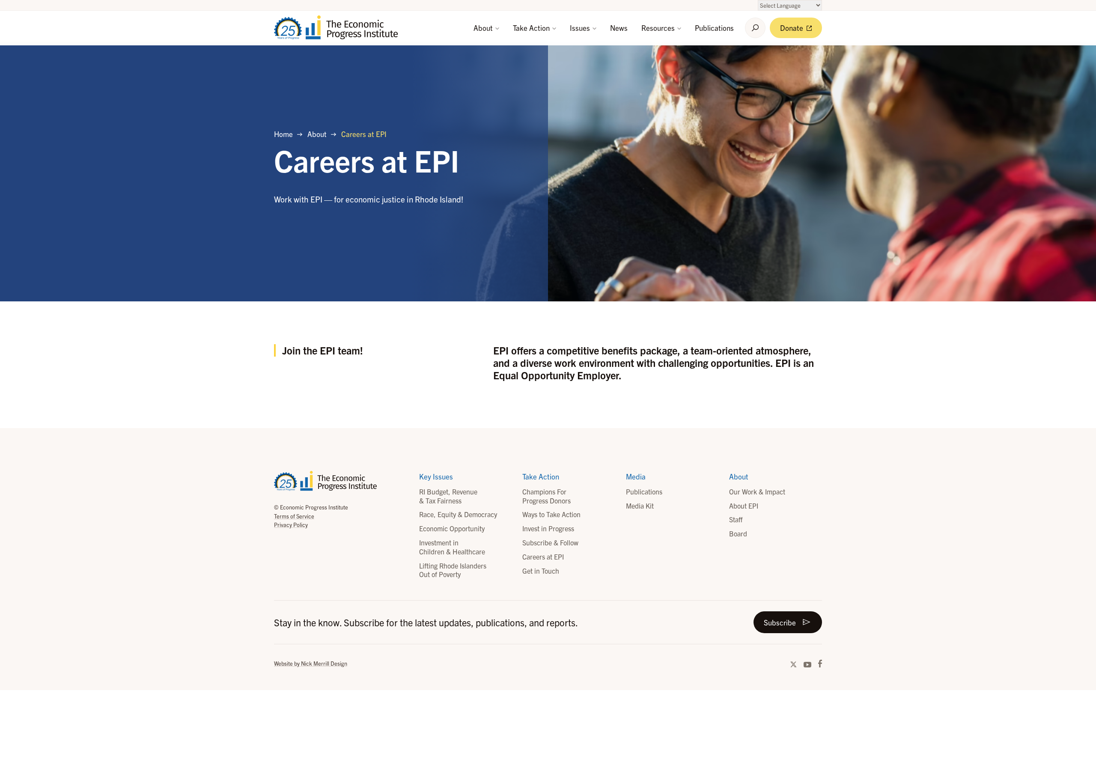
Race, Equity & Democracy (458, 514)
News (619, 27)
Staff (735, 519)
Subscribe (780, 622)
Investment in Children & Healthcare (452, 547)
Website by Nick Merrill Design (310, 663)
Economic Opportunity (452, 528)
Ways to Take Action (551, 514)
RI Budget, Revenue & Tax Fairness (448, 496)
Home (283, 133)
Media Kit (640, 505)
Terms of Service (294, 516)
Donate (792, 27)
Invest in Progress (548, 528)
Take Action (532, 27)
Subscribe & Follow (550, 542)
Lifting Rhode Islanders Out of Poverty (452, 570)
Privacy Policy (291, 524)
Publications (714, 27)
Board (738, 533)
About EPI (743, 505)
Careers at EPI (543, 556)
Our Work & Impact (757, 491)
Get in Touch (540, 570)
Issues (581, 27)
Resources (658, 27)
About (484, 27)
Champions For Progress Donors (546, 496)
